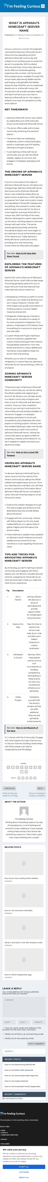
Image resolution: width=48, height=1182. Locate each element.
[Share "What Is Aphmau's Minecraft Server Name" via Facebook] (8, 767)
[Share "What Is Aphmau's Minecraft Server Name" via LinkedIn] (30, 767)
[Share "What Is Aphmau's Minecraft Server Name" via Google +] (17, 767)
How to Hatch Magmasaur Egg (18, 975)
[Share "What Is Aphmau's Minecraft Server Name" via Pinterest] (26, 767)
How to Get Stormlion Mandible (18, 911)
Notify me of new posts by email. (19, 1038)
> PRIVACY (3, 1139)
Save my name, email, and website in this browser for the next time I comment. (21, 1029)
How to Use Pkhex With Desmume (19, 1070)
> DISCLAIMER (4, 1144)
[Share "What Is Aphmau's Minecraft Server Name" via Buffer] (35, 767)
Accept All (24, 1167)
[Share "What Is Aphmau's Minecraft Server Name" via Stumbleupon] (39, 767)
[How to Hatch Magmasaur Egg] (24, 959)
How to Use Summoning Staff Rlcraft (20, 1065)
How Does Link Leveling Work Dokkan (21, 878)
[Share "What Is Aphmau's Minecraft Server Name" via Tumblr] (22, 767)
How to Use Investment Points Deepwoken (22, 1087)
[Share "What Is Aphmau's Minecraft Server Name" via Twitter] (13, 767)
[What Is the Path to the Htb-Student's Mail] (24, 927)
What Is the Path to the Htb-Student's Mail (23, 943)
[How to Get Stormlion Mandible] (24, 895)
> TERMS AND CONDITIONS (9, 1135)
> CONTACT (4, 1133)
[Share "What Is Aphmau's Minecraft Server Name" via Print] (26, 772)
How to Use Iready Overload (16, 1081)
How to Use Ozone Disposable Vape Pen (21, 1076)
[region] (24, 1164)
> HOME (2, 1130)
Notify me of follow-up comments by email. (24, 1034)
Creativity (36, 35)
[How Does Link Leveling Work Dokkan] (24, 863)
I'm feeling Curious (22, 35)
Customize (24, 1172)
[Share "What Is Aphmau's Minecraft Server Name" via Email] (22, 772)
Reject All (24, 1178)
